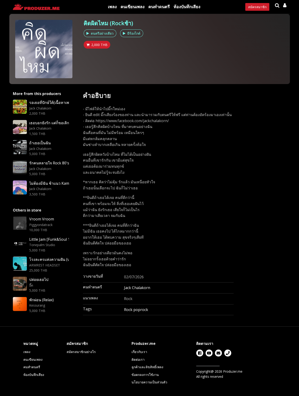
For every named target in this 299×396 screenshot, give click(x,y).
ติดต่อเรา (138, 359)
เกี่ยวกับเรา (139, 352)
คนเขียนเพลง (133, 6)
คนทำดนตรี (159, 6)
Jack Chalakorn (137, 287)
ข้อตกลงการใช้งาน (145, 374)
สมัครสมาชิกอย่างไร (81, 352)
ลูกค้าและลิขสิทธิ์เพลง (147, 367)
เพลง (112, 6)
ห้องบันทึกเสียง (187, 6)
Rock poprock (136, 309)
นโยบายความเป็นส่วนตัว (149, 382)
